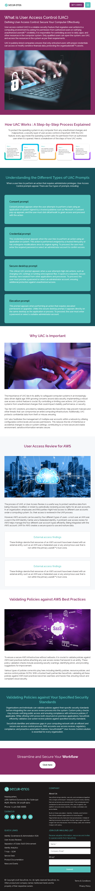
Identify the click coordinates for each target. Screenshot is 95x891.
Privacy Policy (85, 886)
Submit (69, 869)
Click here (47, 765)
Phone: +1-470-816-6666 (15, 807)
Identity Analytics (11, 848)
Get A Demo (76, 5)
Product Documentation (14, 860)
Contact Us (9, 811)
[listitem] (6, 817)
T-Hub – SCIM (10, 852)
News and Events (11, 864)
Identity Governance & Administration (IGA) (21, 836)
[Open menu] (88, 5)
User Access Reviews (13, 840)
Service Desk (9, 856)
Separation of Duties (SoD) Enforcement (20, 844)
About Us (53, 794)
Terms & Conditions (83, 881)
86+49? (52, 857)
